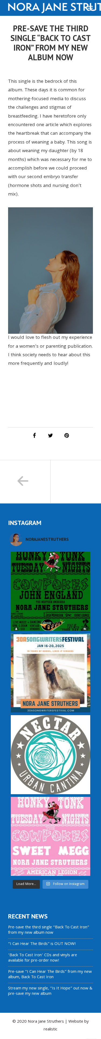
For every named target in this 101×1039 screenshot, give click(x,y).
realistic (50, 1029)
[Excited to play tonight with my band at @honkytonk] (50, 836)
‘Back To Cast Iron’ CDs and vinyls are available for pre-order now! (42, 958)
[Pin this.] (67, 435)
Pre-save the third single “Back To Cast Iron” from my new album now (48, 930)
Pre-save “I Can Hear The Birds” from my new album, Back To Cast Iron (50, 975)
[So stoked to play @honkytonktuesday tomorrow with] (50, 591)
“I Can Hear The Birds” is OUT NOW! (42, 944)
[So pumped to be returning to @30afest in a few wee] (50, 672)
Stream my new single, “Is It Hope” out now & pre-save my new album (50, 991)
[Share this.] (34, 435)
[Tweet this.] (51, 435)
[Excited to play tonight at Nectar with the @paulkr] (50, 754)
